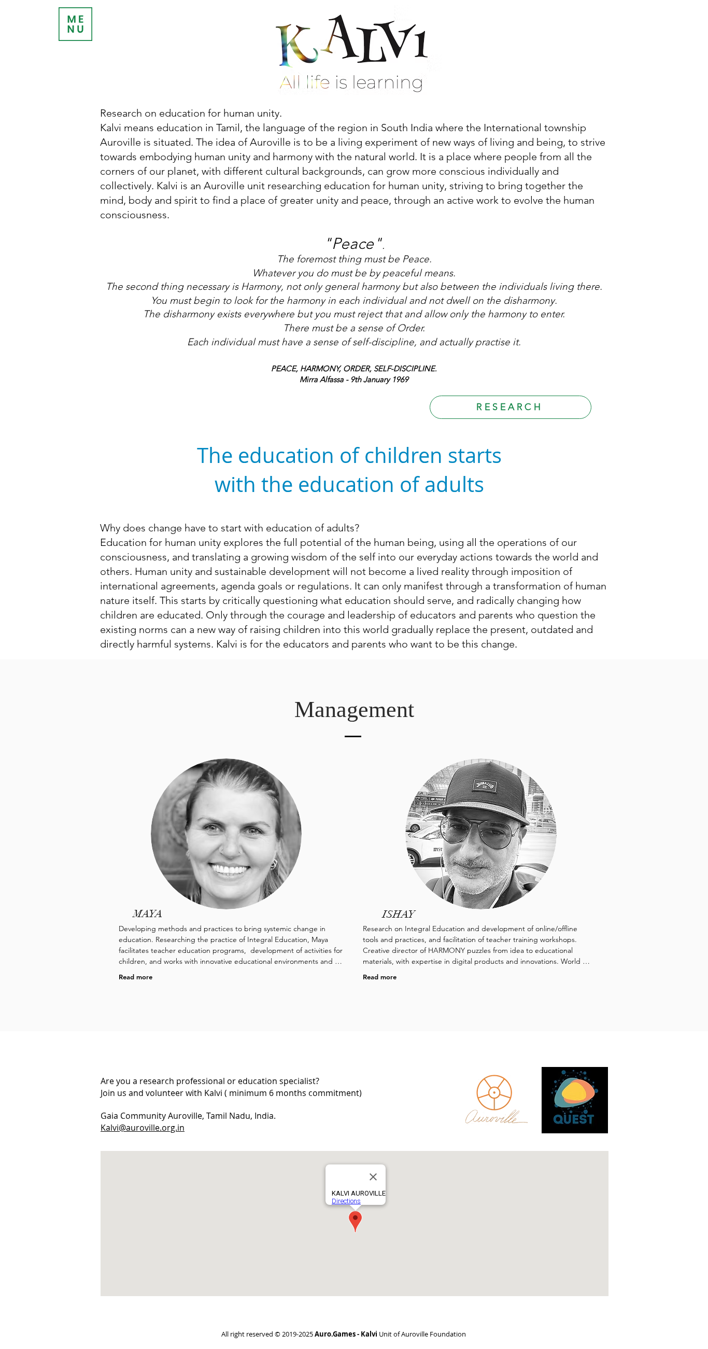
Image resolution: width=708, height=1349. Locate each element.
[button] (75, 24)
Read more (135, 977)
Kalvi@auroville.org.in (143, 1127)
